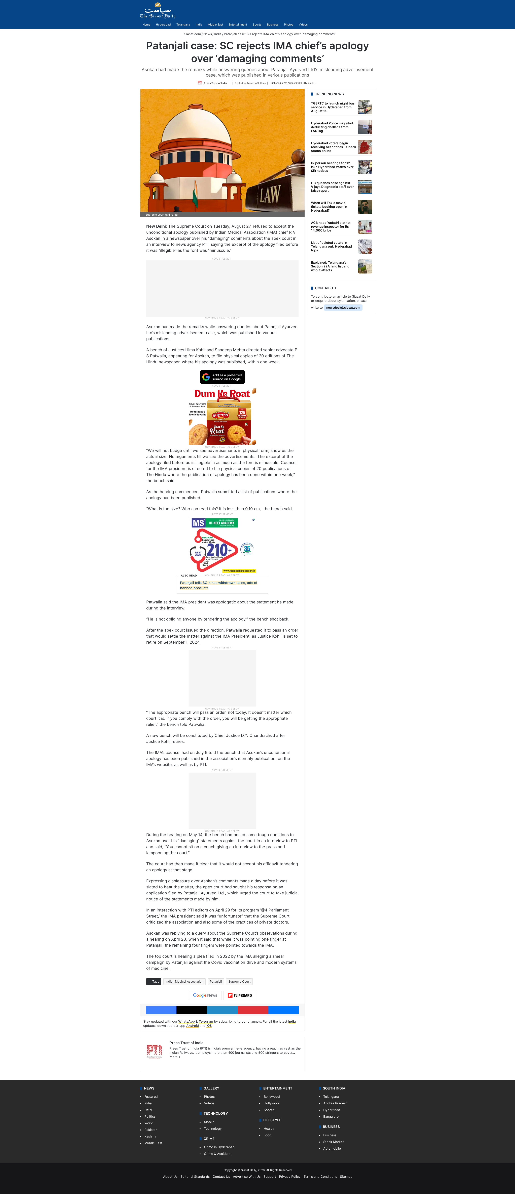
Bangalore (331, 1116)
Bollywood (272, 1097)
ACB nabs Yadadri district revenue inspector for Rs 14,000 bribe (330, 226)
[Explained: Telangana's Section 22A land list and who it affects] (365, 266)
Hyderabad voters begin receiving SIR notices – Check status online (333, 147)
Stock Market (333, 1142)
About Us (170, 1177)
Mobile (209, 1122)
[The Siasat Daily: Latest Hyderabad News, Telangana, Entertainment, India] (157, 10)
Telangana (183, 24)
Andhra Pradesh (335, 1103)
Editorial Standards (195, 1177)
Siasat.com (192, 34)
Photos (288, 24)
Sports (257, 24)
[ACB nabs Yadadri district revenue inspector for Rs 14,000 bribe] (365, 227)
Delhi (148, 1110)
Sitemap (346, 1177)
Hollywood (272, 1103)
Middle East (215, 24)
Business (272, 24)
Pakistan (150, 1130)
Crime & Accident (217, 1154)
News (207, 34)
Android (192, 1026)
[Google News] (205, 995)
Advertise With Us (247, 1177)
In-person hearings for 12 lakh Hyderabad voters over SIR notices (332, 167)
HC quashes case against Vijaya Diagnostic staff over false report (332, 187)
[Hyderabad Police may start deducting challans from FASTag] (365, 127)
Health (269, 1128)
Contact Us (221, 1177)
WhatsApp (186, 1021)
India (199, 24)
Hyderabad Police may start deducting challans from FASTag (332, 127)
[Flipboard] (240, 995)
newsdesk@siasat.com (343, 307)
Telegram (206, 1021)
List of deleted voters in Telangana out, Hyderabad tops (331, 246)
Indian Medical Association (184, 981)
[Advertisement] (222, 288)
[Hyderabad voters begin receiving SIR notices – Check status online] (365, 147)
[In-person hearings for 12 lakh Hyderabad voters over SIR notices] (365, 167)
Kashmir (150, 1136)
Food (267, 1135)
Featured (151, 1097)
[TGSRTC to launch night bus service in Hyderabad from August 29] (365, 107)
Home (146, 24)
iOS (209, 1026)
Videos (303, 24)
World (148, 1123)
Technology (213, 1128)
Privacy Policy (290, 1177)
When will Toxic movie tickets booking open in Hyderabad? (329, 206)
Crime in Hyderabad (219, 1147)
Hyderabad (163, 24)
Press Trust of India (215, 82)
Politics (150, 1116)
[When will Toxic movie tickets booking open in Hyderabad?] (365, 207)
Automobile (332, 1148)
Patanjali (216, 981)
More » (175, 1057)
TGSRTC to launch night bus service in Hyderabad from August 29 (333, 107)
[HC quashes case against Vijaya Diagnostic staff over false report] (365, 187)
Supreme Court (239, 981)
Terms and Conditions (320, 1177)
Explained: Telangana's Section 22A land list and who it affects (330, 266)
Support (270, 1177)
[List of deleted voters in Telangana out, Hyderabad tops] (365, 247)
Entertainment (238, 24)
